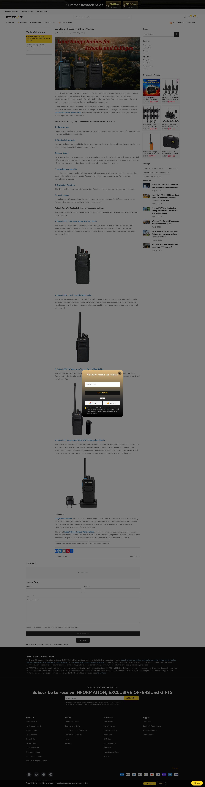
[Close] (120, 373)
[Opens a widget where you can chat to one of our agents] (197, 783)
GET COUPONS (102, 393)
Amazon (113, 403)
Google (94, 403)
